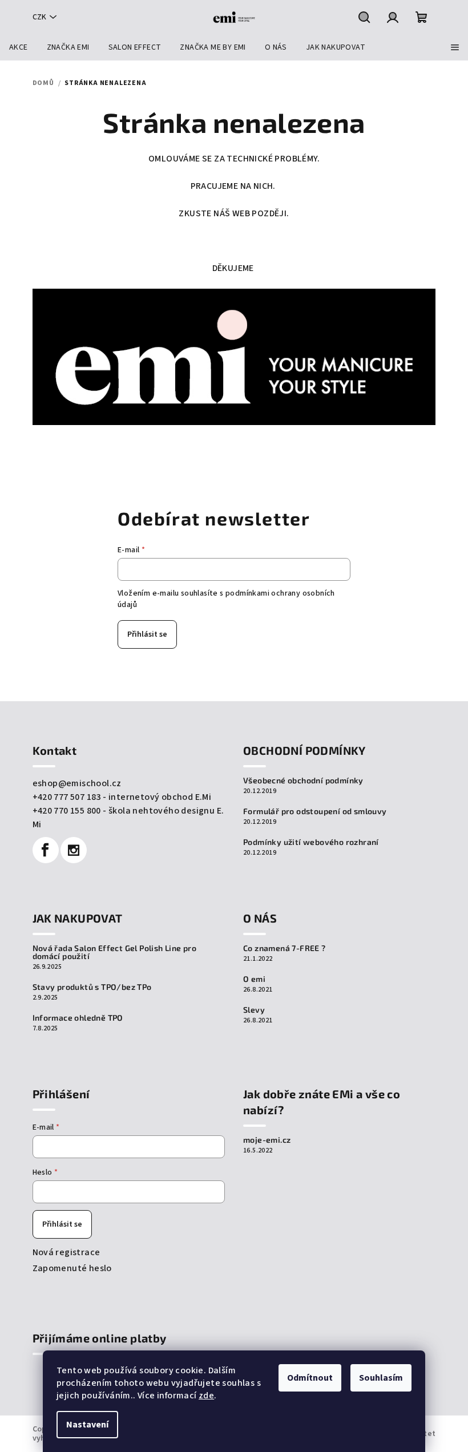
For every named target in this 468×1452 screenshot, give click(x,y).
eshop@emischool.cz (77, 783)
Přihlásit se (147, 634)
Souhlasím (381, 1378)
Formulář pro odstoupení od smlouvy (315, 811)
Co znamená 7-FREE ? (284, 948)
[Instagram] (73, 850)
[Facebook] (46, 850)
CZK (39, 17)
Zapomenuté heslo (72, 1268)
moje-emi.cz (267, 1140)
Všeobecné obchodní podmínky (303, 780)
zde (206, 1395)
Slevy (254, 1010)
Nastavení (87, 1424)
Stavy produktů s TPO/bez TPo (92, 987)
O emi (254, 979)
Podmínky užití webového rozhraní (311, 842)
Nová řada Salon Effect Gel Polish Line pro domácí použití (115, 952)
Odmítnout (310, 1378)
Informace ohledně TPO (78, 1018)
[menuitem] (18, 47)
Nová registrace (66, 1252)
